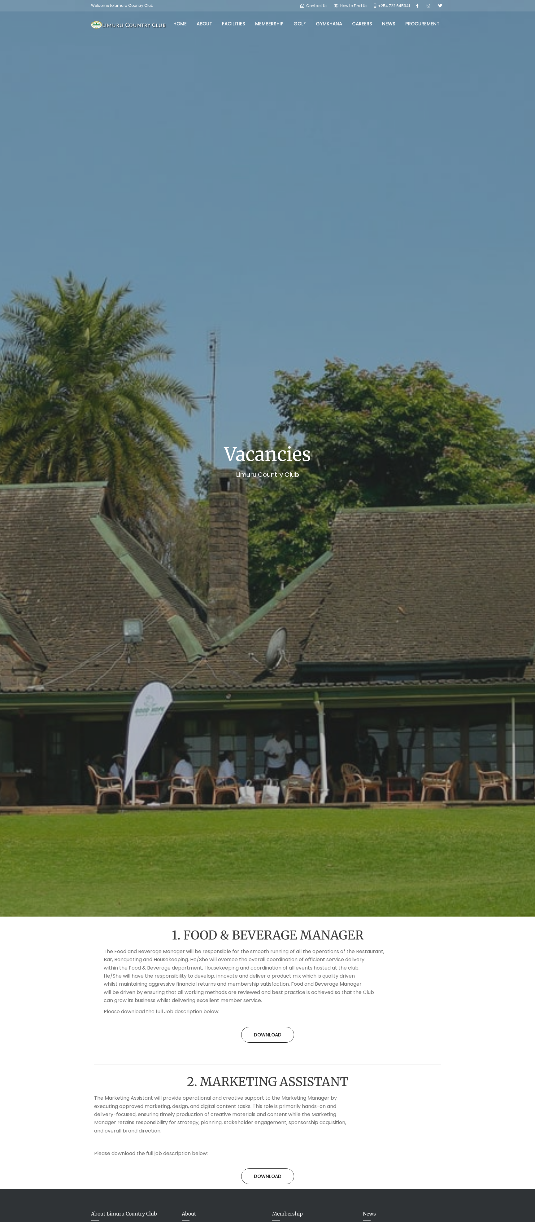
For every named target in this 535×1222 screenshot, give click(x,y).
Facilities (233, 23)
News (388, 23)
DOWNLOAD (267, 1034)
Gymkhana (329, 23)
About (204, 23)
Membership (269, 23)
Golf (300, 23)
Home (180, 23)
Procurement (422, 23)
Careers (362, 23)
